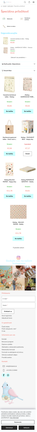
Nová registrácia (7, 316)
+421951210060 (11, 370)
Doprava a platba (7, 344)
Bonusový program (7, 342)
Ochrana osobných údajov (9, 355)
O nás (3, 331)
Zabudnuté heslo (7, 318)
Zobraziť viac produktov (18, 57)
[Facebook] (4, 375)
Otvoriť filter (8, 71)
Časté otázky (6, 327)
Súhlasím (26, 428)
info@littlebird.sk (11, 366)
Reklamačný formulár (8, 350)
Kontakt (4, 339)
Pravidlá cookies (7, 357)
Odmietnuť (9, 428)
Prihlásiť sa (8, 311)
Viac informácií (14, 418)
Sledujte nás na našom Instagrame (19, 262)
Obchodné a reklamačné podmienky (13, 347)
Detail (27, 154)
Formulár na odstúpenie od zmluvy (12, 352)
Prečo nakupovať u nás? (9, 329)
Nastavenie (17, 422)
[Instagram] (8, 375)
